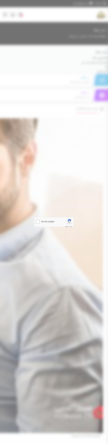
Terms (70, 226)
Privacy (66, 226)
